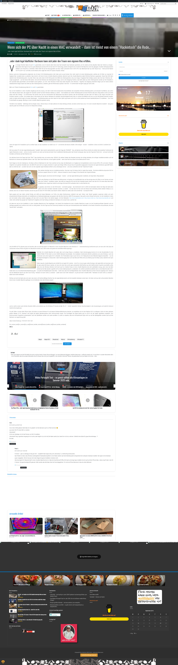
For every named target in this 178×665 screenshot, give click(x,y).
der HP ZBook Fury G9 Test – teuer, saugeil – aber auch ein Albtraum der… (22, 535)
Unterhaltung (66, 15)
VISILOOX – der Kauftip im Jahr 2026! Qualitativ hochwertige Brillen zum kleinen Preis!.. (61, 378)
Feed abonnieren (52, 590)
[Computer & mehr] (89, 9)
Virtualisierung (71, 339)
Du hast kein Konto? (143, 81)
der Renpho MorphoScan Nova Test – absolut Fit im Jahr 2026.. (29, 609)
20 (160, 623)
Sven (10, 423)
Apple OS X (47, 339)
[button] (3, 662)
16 (138, 623)
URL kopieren (67, 343)
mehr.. (95, 356)
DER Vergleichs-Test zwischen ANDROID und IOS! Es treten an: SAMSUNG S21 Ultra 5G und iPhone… (96, 536)
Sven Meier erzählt (94, 594)
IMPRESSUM (87, 15)
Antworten (12, 444)
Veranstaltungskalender (99, 15)
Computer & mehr (20, 20)
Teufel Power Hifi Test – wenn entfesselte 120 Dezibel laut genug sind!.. (30, 619)
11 (149, 620)
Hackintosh (55, 339)
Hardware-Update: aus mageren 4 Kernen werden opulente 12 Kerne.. (57, 535)
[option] (61, 376)
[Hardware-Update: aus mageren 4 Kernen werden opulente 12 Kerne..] (61, 526)
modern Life (77, 15)
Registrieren (11, 3)
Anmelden (4, 3)
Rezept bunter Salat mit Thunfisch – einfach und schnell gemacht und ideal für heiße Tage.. (32, 605)
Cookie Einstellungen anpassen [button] (89, 655)
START (48, 15)
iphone (63, 339)
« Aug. (131, 633)
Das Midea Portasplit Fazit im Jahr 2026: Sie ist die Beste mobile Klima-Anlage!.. (32, 599)
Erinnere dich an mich (125, 74)
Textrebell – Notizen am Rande (97, 597)
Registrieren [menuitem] (11, 1)
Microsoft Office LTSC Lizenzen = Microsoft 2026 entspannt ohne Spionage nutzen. (32, 614)
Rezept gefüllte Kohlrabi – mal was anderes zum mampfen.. (65, 602)
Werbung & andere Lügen (20, 42)
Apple (40, 339)
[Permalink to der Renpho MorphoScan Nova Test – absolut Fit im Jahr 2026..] (13, 612)
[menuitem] (1, 1)
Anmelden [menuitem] (5, 1)
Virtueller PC (81, 339)
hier (34, 65)
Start (9, 20)
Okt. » (135, 633)
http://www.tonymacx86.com (103, 198)
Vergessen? (166, 71)
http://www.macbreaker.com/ (76, 198)
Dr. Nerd (9, 54)
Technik (56, 15)
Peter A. (16, 448)
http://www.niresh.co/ (89, 198)
